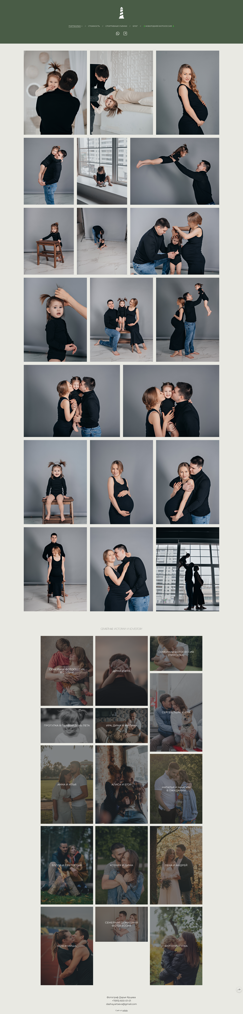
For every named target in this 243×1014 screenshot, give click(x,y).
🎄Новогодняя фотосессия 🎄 (158, 26)
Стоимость (94, 26)
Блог (135, 26)
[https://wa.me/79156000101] (118, 33)
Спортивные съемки (116, 26)
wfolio (125, 1010)
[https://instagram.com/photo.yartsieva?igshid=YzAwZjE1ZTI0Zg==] (125, 33)
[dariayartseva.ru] (121, 13)
